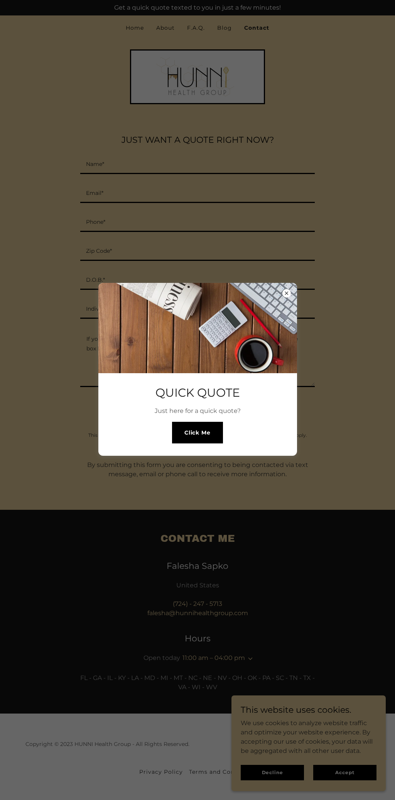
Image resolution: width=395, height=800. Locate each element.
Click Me (197, 432)
